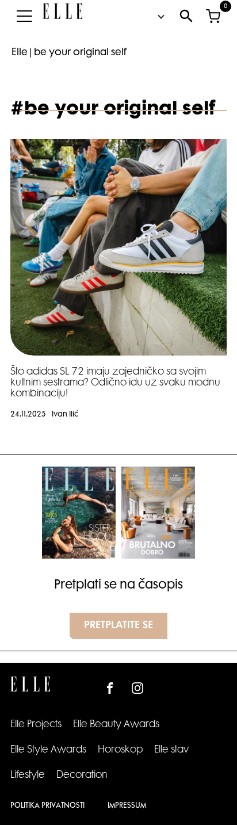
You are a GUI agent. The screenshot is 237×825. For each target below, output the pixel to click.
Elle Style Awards (48, 750)
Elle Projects (36, 724)
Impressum (127, 806)
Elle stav (171, 750)
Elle (20, 53)
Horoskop (120, 750)
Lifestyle (27, 775)
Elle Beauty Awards (116, 724)
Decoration (82, 775)
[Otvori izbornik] (24, 16)
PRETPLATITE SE (118, 626)
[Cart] (212, 16)
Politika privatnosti (47, 806)
